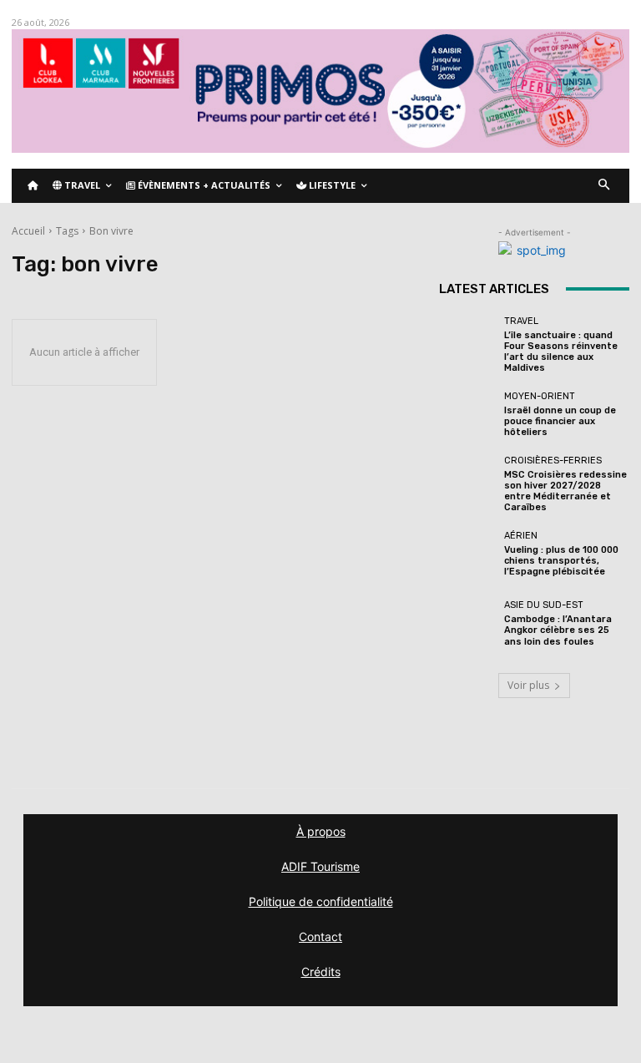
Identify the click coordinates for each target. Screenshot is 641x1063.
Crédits (321, 971)
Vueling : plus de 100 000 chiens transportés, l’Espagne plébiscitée (561, 560)
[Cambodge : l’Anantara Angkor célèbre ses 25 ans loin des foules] (467, 623)
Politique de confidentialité (321, 901)
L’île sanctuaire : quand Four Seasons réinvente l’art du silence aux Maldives (561, 352)
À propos (321, 831)
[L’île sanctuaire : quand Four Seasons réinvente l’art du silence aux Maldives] (467, 344)
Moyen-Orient (539, 396)
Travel (521, 321)
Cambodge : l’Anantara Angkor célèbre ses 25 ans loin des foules (558, 630)
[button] (605, 186)
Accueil (28, 231)
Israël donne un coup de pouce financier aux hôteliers (560, 421)
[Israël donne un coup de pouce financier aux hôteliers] (467, 414)
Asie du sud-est (543, 605)
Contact (320, 936)
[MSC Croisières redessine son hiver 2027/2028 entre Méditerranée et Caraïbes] (467, 484)
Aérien (521, 535)
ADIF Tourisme (320, 866)
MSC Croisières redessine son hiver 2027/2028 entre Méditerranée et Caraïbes (565, 491)
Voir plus (528, 685)
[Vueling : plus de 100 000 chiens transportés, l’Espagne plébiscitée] (467, 553)
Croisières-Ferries (553, 460)
